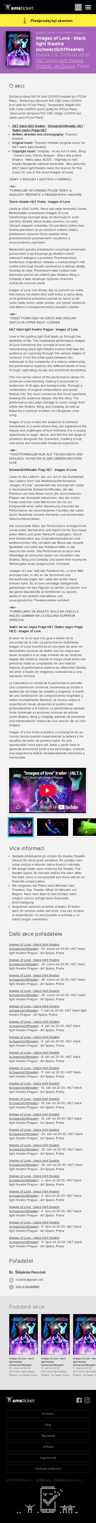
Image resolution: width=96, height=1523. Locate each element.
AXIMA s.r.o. (43, 1480)
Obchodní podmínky (48, 1469)
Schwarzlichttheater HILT (65, 126)
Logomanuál (48, 1458)
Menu (88, 7)
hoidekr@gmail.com (29, 1280)
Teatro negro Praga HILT (29, 130)
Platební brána (63, 1480)
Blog (48, 1425)
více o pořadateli (27, 1286)
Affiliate (48, 1447)
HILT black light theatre (28, 126)
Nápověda (48, 1436)
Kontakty (48, 1414)
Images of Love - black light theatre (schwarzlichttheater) (34, 947)
